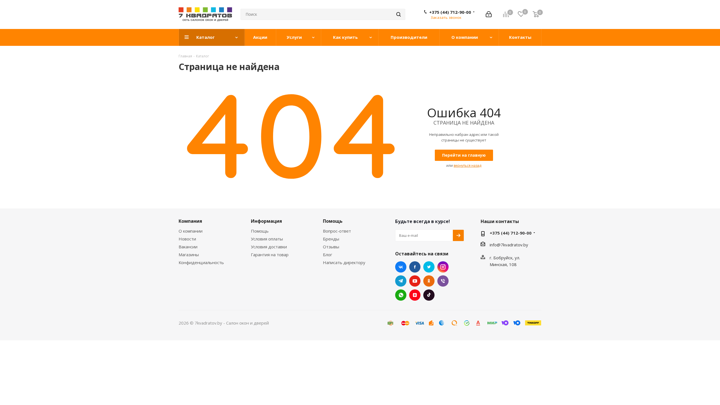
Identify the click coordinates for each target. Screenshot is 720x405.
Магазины (189, 254)
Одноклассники (429, 281)
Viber (443, 281)
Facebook (414, 267)
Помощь (260, 231)
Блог (327, 254)
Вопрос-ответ (337, 231)
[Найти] (398, 14)
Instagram (443, 267)
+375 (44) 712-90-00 (450, 12)
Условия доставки (269, 246)
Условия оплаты (267, 239)
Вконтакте (400, 267)
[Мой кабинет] (489, 14)
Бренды (331, 239)
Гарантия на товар (270, 254)
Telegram (400, 281)
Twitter (429, 267)
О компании (190, 231)
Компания (190, 221)
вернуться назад (467, 165)
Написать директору (344, 262)
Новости (187, 239)
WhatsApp (400, 295)
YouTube (414, 281)
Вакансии (188, 246)
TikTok (429, 295)
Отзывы (331, 246)
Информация (266, 221)
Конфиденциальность (201, 262)
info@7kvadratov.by (509, 245)
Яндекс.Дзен (414, 295)
